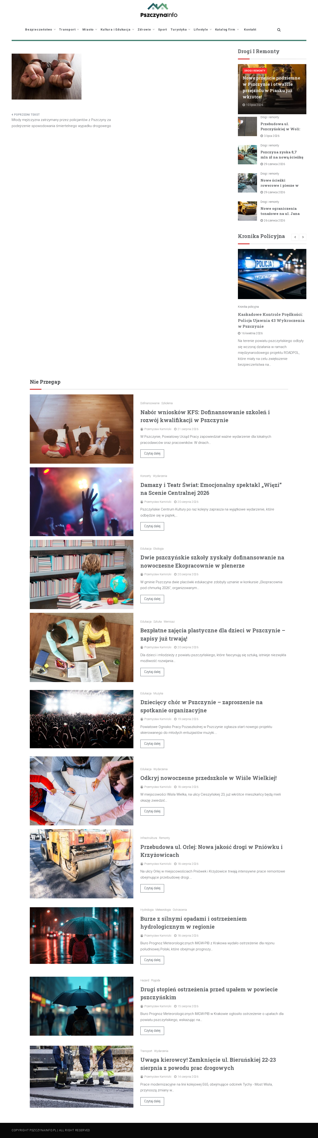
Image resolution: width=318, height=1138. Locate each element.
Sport (162, 29)
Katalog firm (225, 29)
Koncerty (145, 476)
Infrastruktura (148, 838)
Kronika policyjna (248, 306)
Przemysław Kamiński (157, 429)
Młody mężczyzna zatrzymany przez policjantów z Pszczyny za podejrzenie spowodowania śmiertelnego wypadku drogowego (61, 123)
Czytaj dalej (152, 453)
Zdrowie (144, 29)
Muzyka (158, 693)
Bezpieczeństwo (38, 29)
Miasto (88, 29)
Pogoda (155, 980)
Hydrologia (147, 909)
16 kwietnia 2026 (252, 333)
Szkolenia (167, 403)
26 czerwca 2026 (274, 220)
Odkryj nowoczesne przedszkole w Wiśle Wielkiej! (208, 777)
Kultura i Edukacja (115, 29)
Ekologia (158, 548)
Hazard (144, 980)
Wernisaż (169, 621)
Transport (67, 29)
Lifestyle (201, 29)
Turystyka (179, 29)
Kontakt (250, 29)
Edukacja (146, 548)
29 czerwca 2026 (274, 164)
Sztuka (157, 621)
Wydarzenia (160, 476)
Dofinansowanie (149, 403)
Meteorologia (163, 909)
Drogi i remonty (254, 70)
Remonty (164, 838)
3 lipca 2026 (271, 136)
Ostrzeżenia (180, 909)
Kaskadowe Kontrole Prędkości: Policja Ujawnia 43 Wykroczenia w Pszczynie (271, 320)
